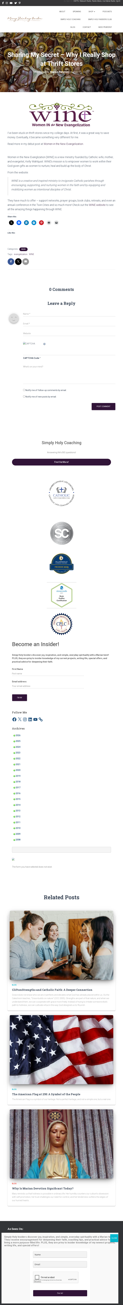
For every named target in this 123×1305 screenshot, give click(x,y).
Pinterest (20, 3)
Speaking (77, 12)
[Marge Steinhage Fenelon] (25, 19)
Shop (91, 12)
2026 (18, 735)
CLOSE (114, 1238)
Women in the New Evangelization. (64, 143)
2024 (18, 747)
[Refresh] (44, 343)
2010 (18, 828)
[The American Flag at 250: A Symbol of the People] (61, 1049)
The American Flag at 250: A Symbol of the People (46, 1094)
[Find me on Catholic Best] (13, 859)
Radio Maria (97, 1)
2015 (18, 799)
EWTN (76, 1)
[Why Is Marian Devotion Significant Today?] (61, 1144)
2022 (18, 758)
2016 (18, 793)
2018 (18, 781)
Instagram (7, 3)
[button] (94, 12)
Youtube (11, 3)
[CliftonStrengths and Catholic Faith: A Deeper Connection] (61, 945)
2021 (18, 764)
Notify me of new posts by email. (41, 396)
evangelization (20, 254)
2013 (18, 810)
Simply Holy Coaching (70, 19)
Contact (87, 27)
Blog (72, 27)
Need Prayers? (105, 27)
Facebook (3, 3)
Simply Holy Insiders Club (100, 19)
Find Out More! (61, 462)
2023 (18, 752)
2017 (18, 787)
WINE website (97, 204)
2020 (18, 770)
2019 (18, 776)
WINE (31, 254)
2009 (18, 834)
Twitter (15, 3)
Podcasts (107, 12)
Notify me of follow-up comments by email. (46, 390)
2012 (18, 816)
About (62, 12)
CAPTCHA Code (31, 358)
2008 (18, 839)
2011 (18, 822)
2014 (18, 805)
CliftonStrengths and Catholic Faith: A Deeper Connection (52, 990)
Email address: (19, 681)
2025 (18, 741)
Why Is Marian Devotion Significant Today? (43, 1188)
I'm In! (60, 1293)
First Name (17, 669)
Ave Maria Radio (108, 1)
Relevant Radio (85, 1)
